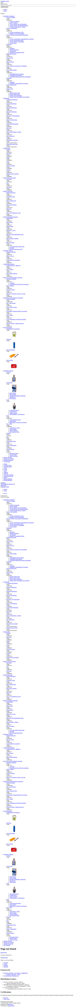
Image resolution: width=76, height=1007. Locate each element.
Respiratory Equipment (9, 16)
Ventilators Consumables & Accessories (19, 83)
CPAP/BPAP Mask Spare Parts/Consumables (20, 76)
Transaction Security (8, 476)
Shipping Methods (8, 479)
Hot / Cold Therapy (11, 303)
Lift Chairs (9, 179)
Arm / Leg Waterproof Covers (14, 213)
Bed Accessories (10, 242)
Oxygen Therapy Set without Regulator (19, 25)
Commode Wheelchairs (12, 99)
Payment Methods (8, 480)
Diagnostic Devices (8, 250)
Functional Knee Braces (15, 419)
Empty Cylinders (13, 22)
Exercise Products (11, 299)
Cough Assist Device (11, 84)
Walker (8, 157)
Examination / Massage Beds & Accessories (17, 311)
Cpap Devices (10, 57)
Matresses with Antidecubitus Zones (15, 234)
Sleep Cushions (10, 285)
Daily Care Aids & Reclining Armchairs (13, 277)
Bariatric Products (8, 457)
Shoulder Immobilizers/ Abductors (18, 395)
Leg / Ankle (9, 423)
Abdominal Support (14, 410)
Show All (6, 997)
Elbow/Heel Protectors (12, 273)
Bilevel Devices (10, 62)
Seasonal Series (13, 454)
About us (6, 472)
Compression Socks (11, 441)
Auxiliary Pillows (11, 289)
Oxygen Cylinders (11, 17)
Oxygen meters (13, 43)
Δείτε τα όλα (7, 999)
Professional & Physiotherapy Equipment (13, 297)
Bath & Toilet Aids (8, 191)
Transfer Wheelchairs (11, 103)
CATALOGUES (8, 465)
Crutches (9, 169)
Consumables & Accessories (13, 260)
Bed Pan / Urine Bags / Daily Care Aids (16, 293)
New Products (7, 461)
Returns (5, 477)
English (5, 9)
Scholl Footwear (10, 449)
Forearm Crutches (11, 165)
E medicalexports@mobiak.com (11, 975)
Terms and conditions (9, 474)
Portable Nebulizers (14, 49)
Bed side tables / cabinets (12, 238)
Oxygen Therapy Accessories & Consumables (17, 35)
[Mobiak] (4, 957)
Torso (8, 399)
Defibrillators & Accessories (13, 328)
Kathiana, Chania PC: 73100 (13, 974)
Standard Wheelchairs (12, 107)
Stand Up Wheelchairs (12, 120)
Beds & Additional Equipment (11, 217)
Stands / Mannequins (11, 445)
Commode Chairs (11, 196)
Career (5, 470)
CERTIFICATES (8, 466)
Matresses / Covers (11, 230)
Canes (8, 161)
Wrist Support (13, 398)
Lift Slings (9, 187)
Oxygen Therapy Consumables (17, 41)
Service (5, 468)
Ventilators (9, 78)
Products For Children (9, 458)
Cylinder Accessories (14, 21)
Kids (8, 437)
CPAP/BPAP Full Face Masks (17, 74)
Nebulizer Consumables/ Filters (17, 52)
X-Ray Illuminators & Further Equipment (16, 319)
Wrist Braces (12, 397)
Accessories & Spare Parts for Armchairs (19, 284)
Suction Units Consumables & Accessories (19, 97)
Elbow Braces (13, 393)
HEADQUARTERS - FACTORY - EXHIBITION (16, 973)
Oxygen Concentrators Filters (16, 40)
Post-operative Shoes (14, 432)
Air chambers (13, 51)
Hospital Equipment (8, 460)
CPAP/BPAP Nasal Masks (16, 75)
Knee (8, 415)
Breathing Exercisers (11, 53)
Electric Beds (10, 222)
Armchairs (12, 283)
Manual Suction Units (15, 93)
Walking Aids (7, 148)
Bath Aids (9, 208)
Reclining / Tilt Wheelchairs (13, 115)
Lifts (8, 183)
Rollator (8, 149)
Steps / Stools (10, 315)
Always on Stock (14, 456)
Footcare (9, 433)
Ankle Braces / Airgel (15, 427)
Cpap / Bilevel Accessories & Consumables (17, 66)
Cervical (8, 372)
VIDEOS (6, 473)
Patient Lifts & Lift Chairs (10, 177)
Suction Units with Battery (16, 95)
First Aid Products (8, 327)
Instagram (6, 966)
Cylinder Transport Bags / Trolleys (18, 26)
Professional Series (14, 453)
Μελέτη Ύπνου (10, 256)
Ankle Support (13, 429)
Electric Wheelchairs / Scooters (14, 132)
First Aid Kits (10, 360)
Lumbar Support (13, 413)
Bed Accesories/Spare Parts (16, 249)
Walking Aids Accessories (13, 173)
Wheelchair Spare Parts (12, 144)
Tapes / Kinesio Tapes (12, 307)
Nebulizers (9, 44)
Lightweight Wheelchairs (12, 124)
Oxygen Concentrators (12, 28)
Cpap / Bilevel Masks (12, 70)
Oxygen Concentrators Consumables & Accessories (22, 39)
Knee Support (13, 421)
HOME (5, 464)
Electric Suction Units (15, 94)
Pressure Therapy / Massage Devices (15, 323)
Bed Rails (12, 248)
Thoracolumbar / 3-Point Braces (17, 414)
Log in (5, 493)
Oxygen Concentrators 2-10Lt (17, 32)
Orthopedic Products (8, 370)
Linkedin (6, 965)
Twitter (5, 964)
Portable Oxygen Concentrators (17, 33)
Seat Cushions (10, 269)
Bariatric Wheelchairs (12, 111)
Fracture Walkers (13, 430)
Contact (5, 469)
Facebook (6, 962)
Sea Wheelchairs (10, 136)
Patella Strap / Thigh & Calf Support (18, 422)
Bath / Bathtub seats (11, 200)
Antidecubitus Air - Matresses (13, 265)
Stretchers (9, 339)
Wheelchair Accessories (12, 140)
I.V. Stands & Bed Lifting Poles (17, 246)
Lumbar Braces (13, 411)
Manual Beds (10, 218)
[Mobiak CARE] (5, 1)
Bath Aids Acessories (11, 204)
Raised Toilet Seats (11, 192)
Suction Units (10, 88)
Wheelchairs (6, 98)
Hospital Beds (10, 226)
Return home (4, 952)
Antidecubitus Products (9, 264)
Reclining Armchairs (11, 279)
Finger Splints (13, 394)
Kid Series (9, 128)
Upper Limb (9, 382)
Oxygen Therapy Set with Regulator (18, 24)
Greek (5, 11)
